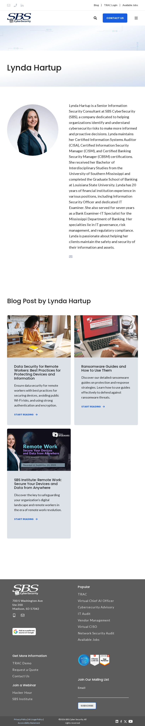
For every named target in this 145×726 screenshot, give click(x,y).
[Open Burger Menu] (136, 18)
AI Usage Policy (35, 719)
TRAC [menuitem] (82, 594)
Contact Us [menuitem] (21, 676)
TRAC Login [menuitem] (110, 5)
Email (81, 687)
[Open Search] (95, 17)
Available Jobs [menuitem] (130, 5)
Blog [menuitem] (96, 5)
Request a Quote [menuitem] (25, 670)
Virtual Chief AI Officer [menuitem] (96, 601)
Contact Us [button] (115, 18)
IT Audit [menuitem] (84, 614)
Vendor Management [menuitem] (94, 620)
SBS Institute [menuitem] (22, 699)
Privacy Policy (20, 719)
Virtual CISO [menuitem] (87, 627)
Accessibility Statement (29, 723)
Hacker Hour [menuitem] (22, 692)
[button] (7, 719)
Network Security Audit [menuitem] (96, 633)
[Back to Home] (19, 18)
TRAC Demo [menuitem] (21, 663)
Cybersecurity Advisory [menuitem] (96, 607)
